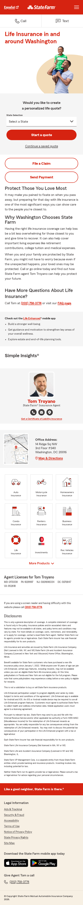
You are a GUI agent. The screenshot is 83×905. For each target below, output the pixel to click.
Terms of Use (12, 826)
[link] (42, 7)
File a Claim (41, 163)
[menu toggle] (76, 7)
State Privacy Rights (16, 837)
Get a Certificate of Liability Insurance (41, 419)
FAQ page (64, 303)
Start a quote (41, 135)
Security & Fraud (14, 815)
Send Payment (41, 177)
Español (9, 7)
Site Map (9, 843)
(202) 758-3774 (31, 303)
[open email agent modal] (41, 413)
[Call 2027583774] (33, 412)
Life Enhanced (31, 318)
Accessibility (11, 820)
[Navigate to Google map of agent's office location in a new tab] (49, 412)
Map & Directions (50, 458)
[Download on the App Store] (16, 863)
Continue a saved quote (41, 146)
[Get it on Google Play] (43, 863)
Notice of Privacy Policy (18, 832)
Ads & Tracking (13, 809)
